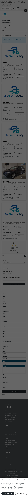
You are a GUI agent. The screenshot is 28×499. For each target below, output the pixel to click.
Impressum (16, 497)
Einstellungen (21, 493)
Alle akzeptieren (7, 493)
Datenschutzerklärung (6, 497)
